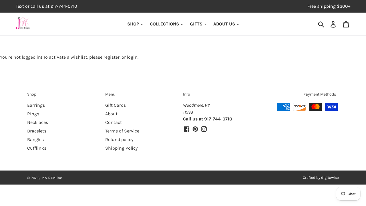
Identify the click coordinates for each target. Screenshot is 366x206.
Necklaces (37, 122)
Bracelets (36, 131)
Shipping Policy (121, 148)
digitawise (330, 177)
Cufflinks (36, 148)
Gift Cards (115, 105)
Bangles (35, 139)
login (132, 57)
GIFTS (197, 24)
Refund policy (119, 139)
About (111, 113)
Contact (113, 122)
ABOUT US (224, 24)
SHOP (133, 24)
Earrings (36, 105)
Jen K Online (51, 178)
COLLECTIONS (165, 24)
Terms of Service (122, 131)
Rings (33, 113)
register (112, 57)
